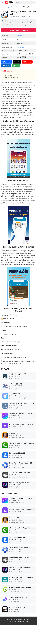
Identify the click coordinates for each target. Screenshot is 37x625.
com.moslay (20, 47)
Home (3, 7)
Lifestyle (18, 7)
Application (10, 7)
